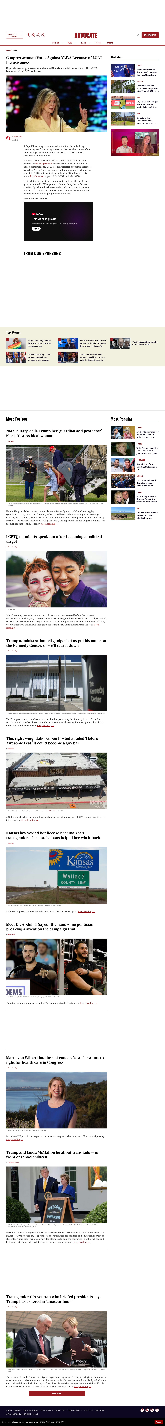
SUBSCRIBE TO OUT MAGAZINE (12, 35)
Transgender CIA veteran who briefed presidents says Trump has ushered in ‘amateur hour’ (53, 1299)
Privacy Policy (44, 1422)
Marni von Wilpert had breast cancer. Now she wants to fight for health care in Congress (55, 1060)
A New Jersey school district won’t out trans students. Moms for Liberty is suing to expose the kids (146, 75)
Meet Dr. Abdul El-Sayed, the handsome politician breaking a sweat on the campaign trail (49, 927)
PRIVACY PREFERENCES (74, 1410)
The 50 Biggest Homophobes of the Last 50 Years (145, 343)
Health (83, 42)
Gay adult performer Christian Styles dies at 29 (146, 467)
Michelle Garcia (18, 137)
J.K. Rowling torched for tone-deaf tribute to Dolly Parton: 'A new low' (147, 435)
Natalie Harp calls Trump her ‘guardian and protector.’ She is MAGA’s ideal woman (54, 433)
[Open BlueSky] (33, 35)
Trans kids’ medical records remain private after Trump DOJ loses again (147, 89)
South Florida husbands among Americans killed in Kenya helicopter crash (147, 516)
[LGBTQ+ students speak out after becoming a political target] (56, 579)
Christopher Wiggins (13, 547)
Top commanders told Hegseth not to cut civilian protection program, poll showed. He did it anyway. (146, 485)
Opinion (110, 42)
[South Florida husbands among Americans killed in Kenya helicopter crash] (123, 513)
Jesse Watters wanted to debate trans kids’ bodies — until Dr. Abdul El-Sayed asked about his (92, 358)
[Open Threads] (38, 35)
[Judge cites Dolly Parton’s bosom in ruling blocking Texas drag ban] (16, 343)
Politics (55, 42)
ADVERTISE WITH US (47, 1410)
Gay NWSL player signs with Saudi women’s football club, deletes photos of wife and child (147, 105)
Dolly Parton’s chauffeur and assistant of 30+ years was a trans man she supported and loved (147, 453)
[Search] (138, 35)
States (139, 65)
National (139, 82)
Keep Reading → (49, 523)
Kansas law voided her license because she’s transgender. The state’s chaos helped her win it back (53, 835)
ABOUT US (18, 1410)
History (98, 42)
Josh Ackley (11, 441)
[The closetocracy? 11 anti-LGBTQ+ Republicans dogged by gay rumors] (16, 357)
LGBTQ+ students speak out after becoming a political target (54, 539)
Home (8, 50)
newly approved (43, 163)
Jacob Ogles (11, 748)
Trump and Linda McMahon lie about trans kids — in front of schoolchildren (52, 1155)
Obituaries (140, 460)
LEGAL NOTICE (100, 1410)
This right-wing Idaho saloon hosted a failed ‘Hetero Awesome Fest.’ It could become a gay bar (52, 741)
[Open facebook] (28, 35)
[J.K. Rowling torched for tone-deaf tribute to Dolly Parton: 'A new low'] (123, 432)
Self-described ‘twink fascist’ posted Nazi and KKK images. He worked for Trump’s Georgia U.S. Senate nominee (93, 344)
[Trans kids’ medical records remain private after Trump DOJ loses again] (123, 86)
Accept (158, 1422)
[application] (135, 142)
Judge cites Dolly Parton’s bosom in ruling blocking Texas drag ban (39, 343)
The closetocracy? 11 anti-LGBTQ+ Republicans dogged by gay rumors (40, 357)
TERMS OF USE (88, 1410)
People (139, 428)
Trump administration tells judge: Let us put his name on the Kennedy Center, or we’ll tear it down (56, 643)
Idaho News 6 (53, 811)
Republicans (36, 176)
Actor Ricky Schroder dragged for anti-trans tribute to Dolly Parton (146, 499)
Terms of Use (60, 1422)
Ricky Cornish (11, 934)
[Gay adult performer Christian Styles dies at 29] (123, 465)
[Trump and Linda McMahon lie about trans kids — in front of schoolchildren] (56, 1194)
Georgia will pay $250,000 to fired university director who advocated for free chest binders (147, 123)
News (70, 42)
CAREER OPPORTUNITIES (31, 1410)
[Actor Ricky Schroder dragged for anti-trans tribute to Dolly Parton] (123, 497)
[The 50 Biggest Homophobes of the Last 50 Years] (120, 343)
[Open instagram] (43, 35)
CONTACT (9, 1410)
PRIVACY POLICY (60, 1410)
